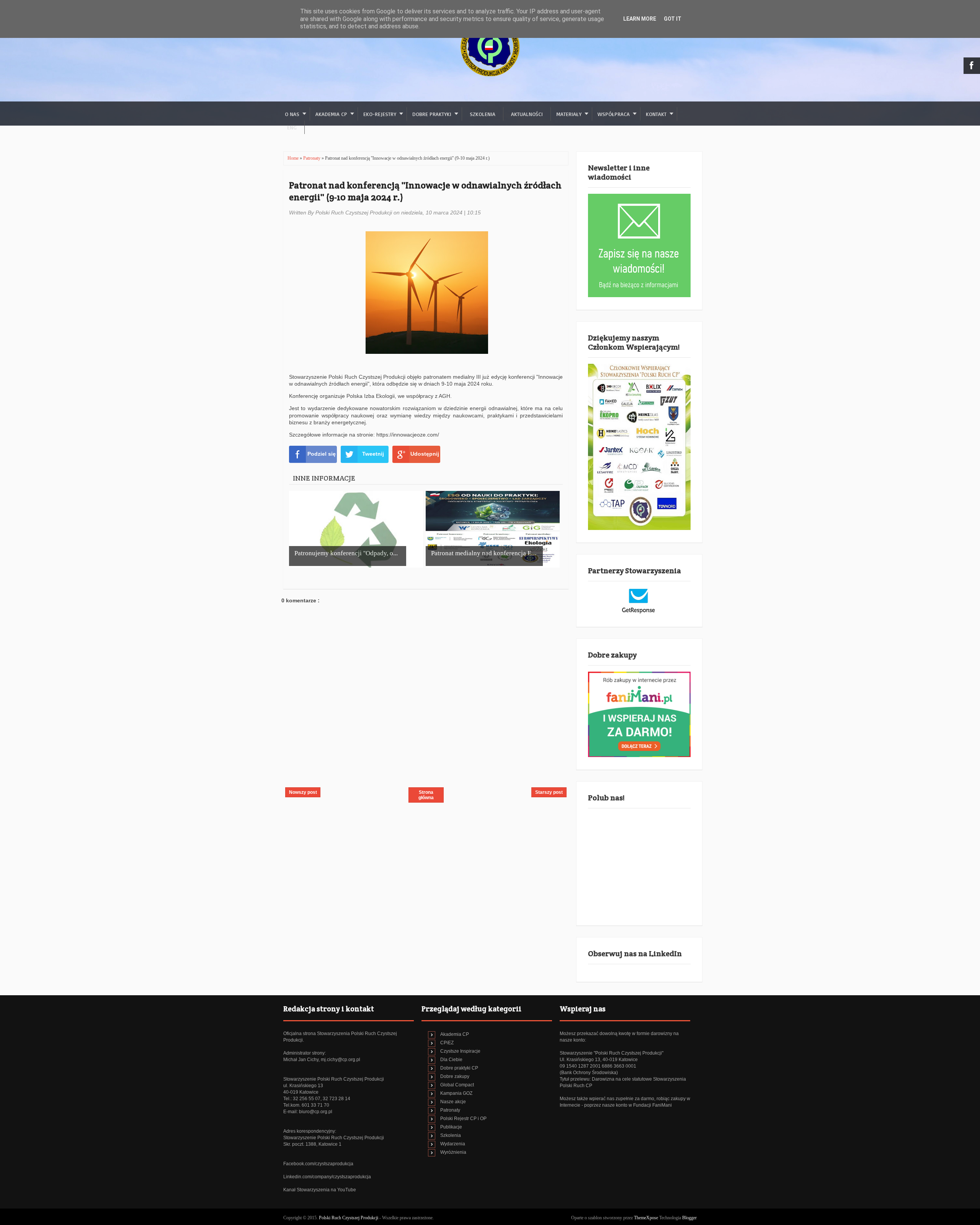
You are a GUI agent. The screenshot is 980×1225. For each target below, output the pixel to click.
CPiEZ (447, 1042)
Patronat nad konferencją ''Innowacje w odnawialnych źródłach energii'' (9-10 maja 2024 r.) (425, 191)
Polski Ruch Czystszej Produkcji (349, 1217)
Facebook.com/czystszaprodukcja (318, 1163)
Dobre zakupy (454, 1076)
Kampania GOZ (456, 1093)
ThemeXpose (646, 1217)
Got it (672, 19)
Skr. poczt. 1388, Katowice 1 (312, 1144)
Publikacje (451, 1127)
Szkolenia (482, 114)
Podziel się (321, 454)
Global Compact (457, 1085)
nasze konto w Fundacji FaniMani (637, 1105)
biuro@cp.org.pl (315, 1111)
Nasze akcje (453, 1101)
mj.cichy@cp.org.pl (340, 1059)
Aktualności (527, 114)
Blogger (689, 1217)
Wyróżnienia (453, 1152)
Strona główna (426, 795)
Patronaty (312, 158)
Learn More (639, 19)
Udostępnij (424, 454)
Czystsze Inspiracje (460, 1051)
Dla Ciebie (451, 1059)
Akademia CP (454, 1034)
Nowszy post (303, 792)
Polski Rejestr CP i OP (463, 1118)
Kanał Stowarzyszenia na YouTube (319, 1189)
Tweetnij (373, 454)
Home (293, 158)
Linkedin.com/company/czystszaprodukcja (327, 1176)
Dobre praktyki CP (459, 1068)
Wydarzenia (452, 1143)
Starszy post (549, 792)
